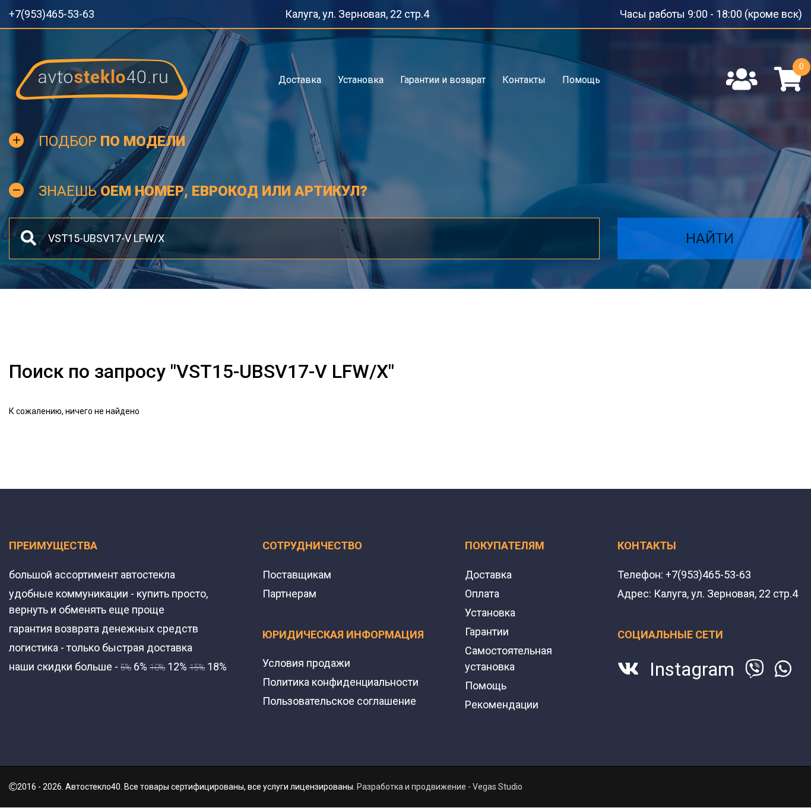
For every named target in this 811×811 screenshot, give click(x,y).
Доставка (301, 75)
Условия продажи (306, 659)
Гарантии (487, 628)
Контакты (523, 75)
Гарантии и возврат (443, 75)
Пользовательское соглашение (339, 697)
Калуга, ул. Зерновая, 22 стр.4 (368, 12)
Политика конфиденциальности (340, 678)
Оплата (482, 590)
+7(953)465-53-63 (43, 12)
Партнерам (289, 590)
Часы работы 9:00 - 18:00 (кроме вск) (730, 12)
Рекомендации (501, 701)
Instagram (692, 665)
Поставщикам (296, 571)
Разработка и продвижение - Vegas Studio (439, 783)
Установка (361, 75)
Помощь (580, 75)
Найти (710, 235)
